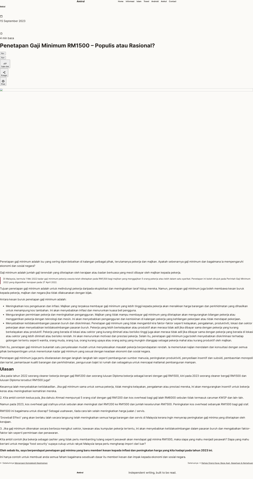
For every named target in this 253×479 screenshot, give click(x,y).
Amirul (2, 6)
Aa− (3, 53)
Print (3, 84)
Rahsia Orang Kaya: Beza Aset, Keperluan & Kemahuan (227, 463)
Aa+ (3, 58)
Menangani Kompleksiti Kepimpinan (31, 463)
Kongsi (4, 75)
